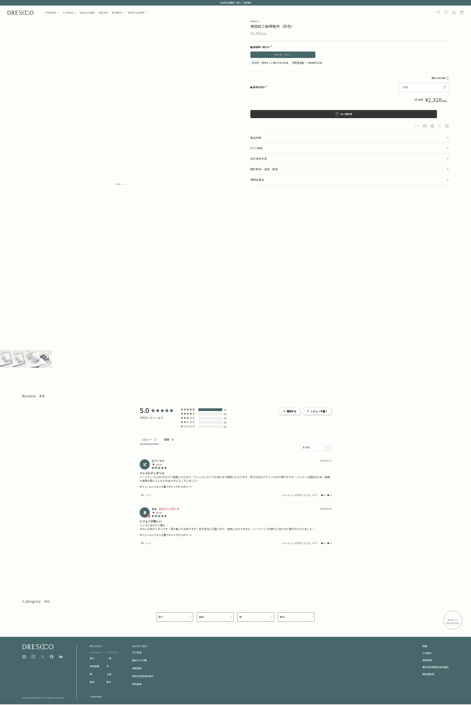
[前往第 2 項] (19, 359)
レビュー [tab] (146, 439)
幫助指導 (137, 684)
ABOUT (103, 12)
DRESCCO (254, 21)
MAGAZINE (87, 12)
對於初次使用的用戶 (143, 676)
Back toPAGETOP (453, 621)
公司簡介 (427, 653)
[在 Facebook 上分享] (425, 126)
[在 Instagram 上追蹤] (33, 657)
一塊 (109, 658)
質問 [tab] (166, 439)
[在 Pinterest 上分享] (432, 126)
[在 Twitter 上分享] (439, 126)
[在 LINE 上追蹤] (24, 657)
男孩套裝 (94, 666)
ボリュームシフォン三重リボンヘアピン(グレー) (165, 486)
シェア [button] (147, 495)
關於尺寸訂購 (139, 660)
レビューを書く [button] (319, 411)
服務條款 (427, 660)
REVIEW (117, 12)
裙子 (160, 617)
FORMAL (51, 12)
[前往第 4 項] (45, 359)
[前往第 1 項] (6, 359)
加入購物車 (346, 114)
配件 (282, 617)
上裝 (109, 674)
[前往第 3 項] (32, 359)
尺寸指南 (137, 652)
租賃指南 (137, 668)
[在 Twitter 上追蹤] (42, 657)
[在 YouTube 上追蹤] (61, 657)
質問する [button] (291, 411)
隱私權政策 (428, 674)
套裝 (201, 617)
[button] (323, 495)
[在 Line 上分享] (447, 126)
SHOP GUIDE (136, 12)
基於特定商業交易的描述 (435, 667)
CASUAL (68, 12)
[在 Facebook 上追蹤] (52, 657)
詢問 (424, 646)
